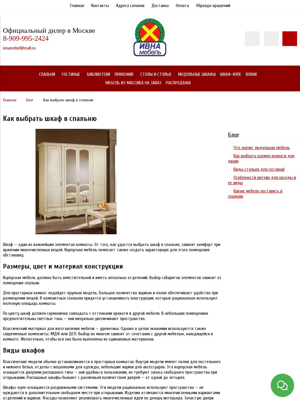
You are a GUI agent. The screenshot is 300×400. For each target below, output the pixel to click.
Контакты (100, 5)
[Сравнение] (271, 38)
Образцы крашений (213, 5)
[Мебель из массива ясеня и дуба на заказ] (150, 57)
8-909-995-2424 (26, 38)
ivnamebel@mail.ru (19, 48)
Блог (234, 135)
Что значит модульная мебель (261, 147)
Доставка (160, 5)
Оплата (182, 5)
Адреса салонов (130, 5)
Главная (77, 5)
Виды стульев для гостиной (258, 169)
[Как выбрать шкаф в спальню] (76, 131)
